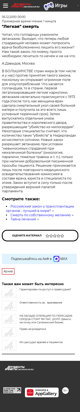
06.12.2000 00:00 (13, 17)
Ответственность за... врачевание (40, 302)
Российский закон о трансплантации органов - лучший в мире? (40, 208)
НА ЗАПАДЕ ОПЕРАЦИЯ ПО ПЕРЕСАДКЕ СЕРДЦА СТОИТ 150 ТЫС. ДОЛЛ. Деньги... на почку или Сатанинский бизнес (46, 319)
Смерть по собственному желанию (40, 215)
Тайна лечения (23, 219)
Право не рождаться (32, 329)
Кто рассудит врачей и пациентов (41, 342)
